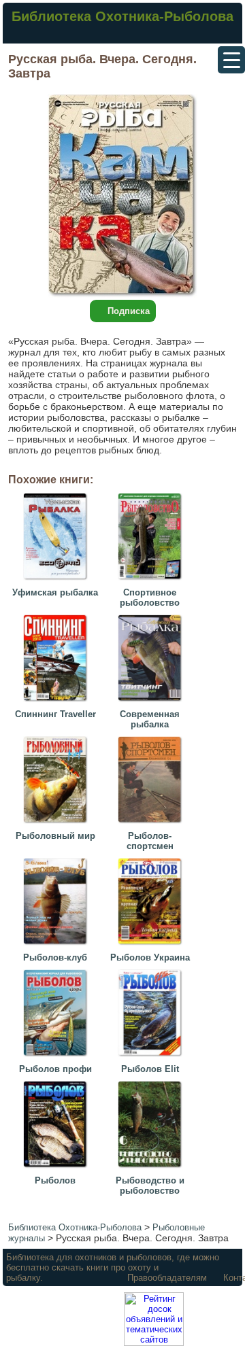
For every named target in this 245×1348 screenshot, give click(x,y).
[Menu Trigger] (231, 59)
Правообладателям (167, 1278)
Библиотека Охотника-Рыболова (122, 16)
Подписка (129, 311)
